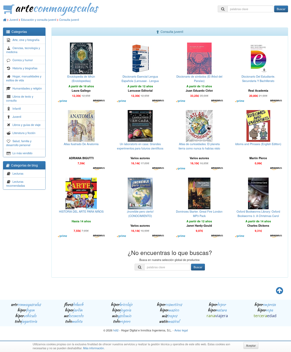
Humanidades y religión (27, 88)
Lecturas (17, 173)
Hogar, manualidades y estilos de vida (23, 78)
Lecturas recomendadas (15, 183)
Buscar (281, 9)
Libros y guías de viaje (26, 125)
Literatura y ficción (23, 133)
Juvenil (13, 20)
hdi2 (116, 330)
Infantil (16, 108)
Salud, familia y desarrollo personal (18, 143)
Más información (93, 348)
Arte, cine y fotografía (25, 40)
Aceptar (251, 345)
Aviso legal (181, 330)
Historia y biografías (24, 68)
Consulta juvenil (69, 20)
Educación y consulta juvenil (38, 20)
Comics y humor (22, 60)
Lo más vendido (22, 153)
